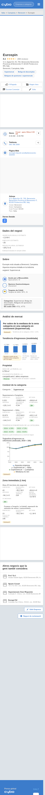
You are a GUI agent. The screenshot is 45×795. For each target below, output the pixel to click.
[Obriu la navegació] (39, 4)
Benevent (21, 13)
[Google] (5, 221)
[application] (22, 457)
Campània (11, 13)
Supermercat (9, 72)
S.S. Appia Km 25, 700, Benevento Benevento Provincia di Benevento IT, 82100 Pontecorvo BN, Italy (23, 200)
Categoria (6, 389)
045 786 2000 (14, 144)
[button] (23, 4)
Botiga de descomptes (26, 72)
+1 (38, 143)
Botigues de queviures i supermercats (18, 76)
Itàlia (3, 13)
